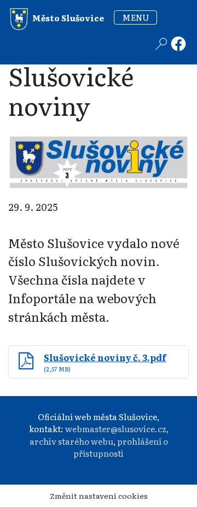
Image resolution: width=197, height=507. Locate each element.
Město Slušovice (67, 17)
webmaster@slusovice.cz (115, 428)
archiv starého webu (71, 441)
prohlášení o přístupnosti (120, 447)
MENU (135, 17)
